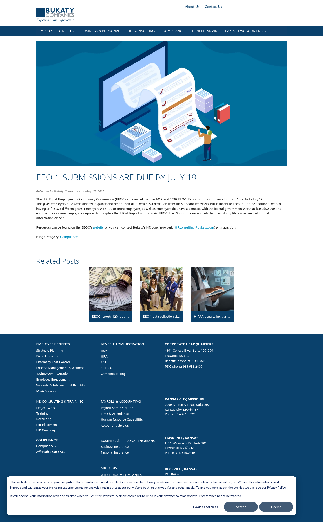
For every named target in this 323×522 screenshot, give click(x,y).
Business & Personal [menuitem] (100, 31)
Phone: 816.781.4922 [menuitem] (180, 414)
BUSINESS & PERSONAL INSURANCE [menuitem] (129, 441)
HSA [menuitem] (104, 351)
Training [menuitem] (42, 413)
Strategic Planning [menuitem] (49, 350)
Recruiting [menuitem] (43, 419)
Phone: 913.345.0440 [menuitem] (180, 452)
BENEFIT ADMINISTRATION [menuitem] (122, 344)
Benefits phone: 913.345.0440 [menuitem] (186, 361)
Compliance (69, 237)
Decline (276, 507)
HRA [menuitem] (104, 356)
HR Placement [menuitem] (46, 425)
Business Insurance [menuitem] (115, 446)
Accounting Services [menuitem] (115, 425)
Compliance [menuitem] (174, 31)
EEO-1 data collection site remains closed (172, 316)
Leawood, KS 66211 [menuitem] (179, 356)
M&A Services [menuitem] (46, 391)
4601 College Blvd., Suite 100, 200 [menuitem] (189, 350)
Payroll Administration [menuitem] (117, 408)
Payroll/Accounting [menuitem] (244, 31)
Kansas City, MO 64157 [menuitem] (181, 409)
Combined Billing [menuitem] (113, 374)
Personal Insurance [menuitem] (115, 452)
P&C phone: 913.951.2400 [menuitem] (183, 366)
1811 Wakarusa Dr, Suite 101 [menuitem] (186, 443)
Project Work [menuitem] (45, 408)
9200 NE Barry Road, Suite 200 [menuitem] (187, 405)
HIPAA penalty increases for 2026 (218, 316)
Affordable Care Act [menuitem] (50, 452)
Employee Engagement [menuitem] (52, 379)
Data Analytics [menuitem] (47, 356)
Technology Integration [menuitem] (53, 373)
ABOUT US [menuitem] (109, 468)
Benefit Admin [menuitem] (205, 31)
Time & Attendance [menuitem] (115, 414)
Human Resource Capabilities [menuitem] (122, 419)
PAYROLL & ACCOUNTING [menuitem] (121, 401)
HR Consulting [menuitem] (141, 31)
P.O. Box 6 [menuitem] (172, 474)
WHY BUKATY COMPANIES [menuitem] (121, 475)
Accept (241, 507)
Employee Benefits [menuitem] (56, 31)
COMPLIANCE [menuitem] (47, 440)
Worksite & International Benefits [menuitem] (60, 385)
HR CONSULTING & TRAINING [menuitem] (59, 401)
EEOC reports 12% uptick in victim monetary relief (128, 316)
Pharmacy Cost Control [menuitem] (53, 362)
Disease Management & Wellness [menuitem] (60, 368)
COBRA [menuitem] (106, 368)
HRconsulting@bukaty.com (194, 227)
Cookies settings (205, 507)
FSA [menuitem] (104, 362)
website (98, 227)
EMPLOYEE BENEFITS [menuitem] (53, 344)
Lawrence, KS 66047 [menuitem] (179, 448)
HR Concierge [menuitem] (46, 430)
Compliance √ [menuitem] (46, 446)
